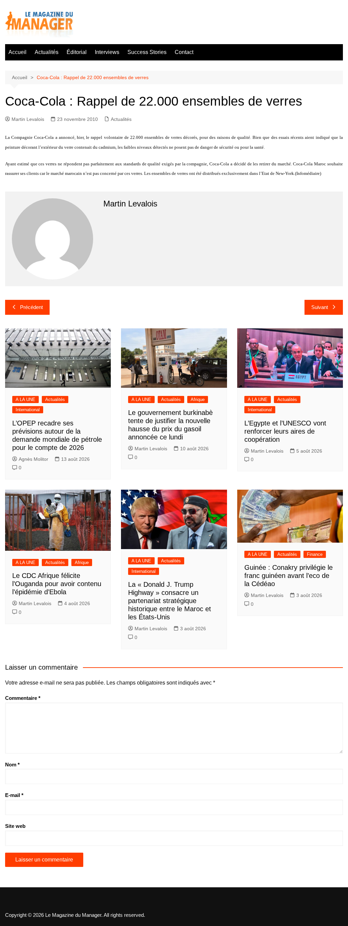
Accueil (17, 52)
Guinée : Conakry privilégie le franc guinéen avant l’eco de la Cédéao (288, 575)
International (28, 409)
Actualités (46, 52)
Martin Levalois (28, 119)
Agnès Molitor (33, 459)
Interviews (107, 52)
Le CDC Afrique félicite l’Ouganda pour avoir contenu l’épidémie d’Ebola (56, 584)
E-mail (14, 795)
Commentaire (22, 698)
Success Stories (147, 52)
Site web (15, 826)
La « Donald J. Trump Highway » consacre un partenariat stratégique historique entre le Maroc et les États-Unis (169, 601)
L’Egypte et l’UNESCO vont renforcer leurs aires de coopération (285, 431)
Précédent (31, 307)
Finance (315, 554)
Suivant (319, 307)
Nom (12, 764)
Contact (184, 52)
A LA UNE (25, 399)
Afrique (198, 399)
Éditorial (77, 52)
